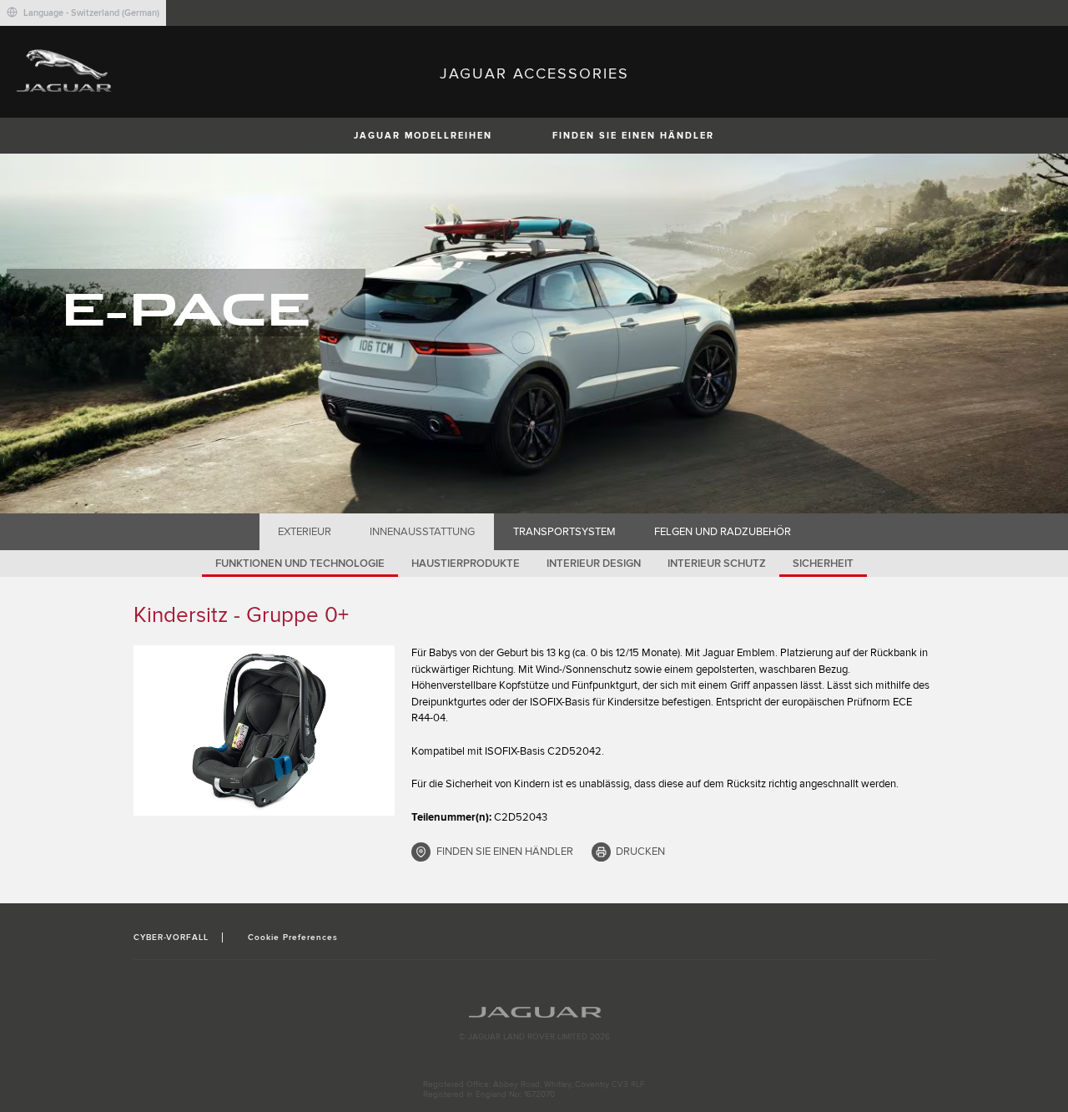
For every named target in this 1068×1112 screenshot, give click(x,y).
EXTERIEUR (304, 531)
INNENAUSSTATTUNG (422, 531)
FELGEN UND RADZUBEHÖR (722, 531)
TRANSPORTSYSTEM (564, 531)
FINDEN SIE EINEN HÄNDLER (633, 135)
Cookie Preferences (293, 938)
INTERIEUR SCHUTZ (717, 563)
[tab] (304, 531)
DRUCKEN (640, 851)
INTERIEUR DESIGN (594, 563)
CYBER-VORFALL (171, 938)
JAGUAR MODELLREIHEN (423, 135)
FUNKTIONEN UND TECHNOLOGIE (300, 563)
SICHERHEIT (823, 563)
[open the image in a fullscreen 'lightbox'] (264, 730)
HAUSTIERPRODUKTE (465, 563)
